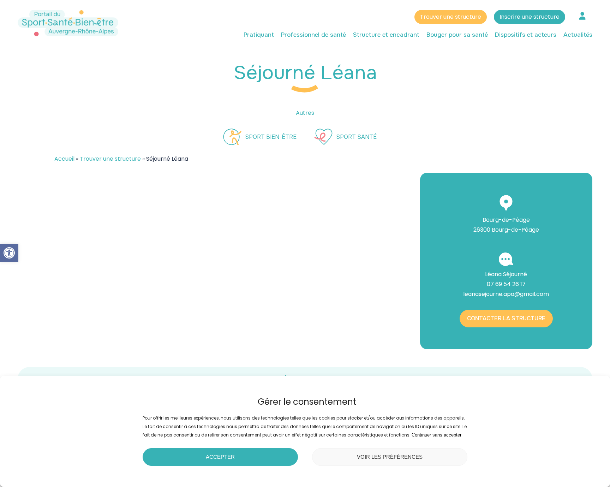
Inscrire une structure (530, 17)
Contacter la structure (506, 318)
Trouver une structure (450, 17)
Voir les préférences (390, 457)
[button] (9, 253)
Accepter (220, 457)
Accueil (64, 159)
